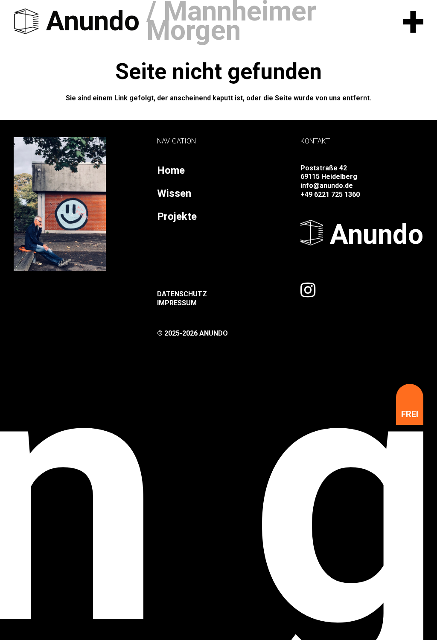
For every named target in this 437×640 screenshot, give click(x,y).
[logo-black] (26, 21)
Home (171, 170)
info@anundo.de (326, 185)
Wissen (174, 193)
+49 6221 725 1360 (330, 194)
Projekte (177, 216)
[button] (413, 21)
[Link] (307, 290)
